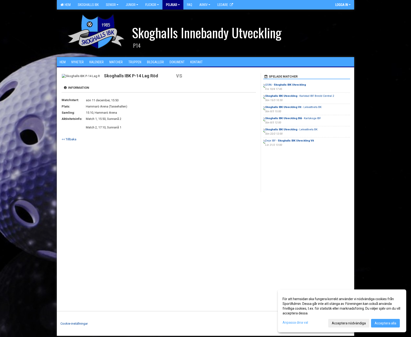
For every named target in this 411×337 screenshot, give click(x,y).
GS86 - (285, 84)
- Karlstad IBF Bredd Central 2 (299, 96)
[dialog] (342, 310)
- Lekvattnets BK (293, 107)
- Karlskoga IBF (293, 118)
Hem (67, 5)
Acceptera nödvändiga (349, 323)
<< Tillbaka (69, 139)
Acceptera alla (385, 323)
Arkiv (203, 5)
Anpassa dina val (295, 322)
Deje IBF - (289, 140)
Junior (131, 5)
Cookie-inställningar (74, 323)
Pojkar (171, 5)
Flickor (150, 5)
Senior (111, 5)
